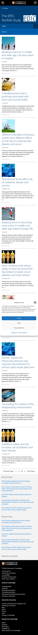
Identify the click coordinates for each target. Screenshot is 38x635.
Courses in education (8, 596)
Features (4, 624)
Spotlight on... (6, 628)
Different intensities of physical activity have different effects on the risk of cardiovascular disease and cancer (18, 139)
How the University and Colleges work (14, 603)
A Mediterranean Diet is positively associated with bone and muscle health (15, 96)
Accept (19, 318)
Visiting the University (8, 605)
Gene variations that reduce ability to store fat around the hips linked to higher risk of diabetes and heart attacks (17, 270)
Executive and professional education (13, 594)
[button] (35, 302)
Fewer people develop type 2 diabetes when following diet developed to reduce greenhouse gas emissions (18, 502)
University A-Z (6, 571)
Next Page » (31, 471)
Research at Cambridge (9, 619)
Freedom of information (9, 577)
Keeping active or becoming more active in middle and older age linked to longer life (17, 225)
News (8, 73)
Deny (19, 323)
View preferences (19, 328)
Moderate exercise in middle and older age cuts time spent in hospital (18, 55)
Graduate (5, 588)
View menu (2, 2)
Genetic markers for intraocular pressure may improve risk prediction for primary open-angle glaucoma (18, 362)
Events (4, 611)
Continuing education (8, 592)
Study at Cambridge (8, 583)
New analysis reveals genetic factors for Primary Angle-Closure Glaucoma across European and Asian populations (17, 488)
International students (8, 590)
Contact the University (9, 573)
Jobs (3, 613)
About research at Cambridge (11, 630)
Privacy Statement (22, 332)
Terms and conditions (8, 579)
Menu (4, 26)
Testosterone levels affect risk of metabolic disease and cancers (17, 182)
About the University (9, 600)
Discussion (5, 626)
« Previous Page (8, 471)
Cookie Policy (14, 332)
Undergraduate (6, 586)
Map (3, 607)
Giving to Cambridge (8, 615)
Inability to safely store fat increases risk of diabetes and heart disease (17, 447)
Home (6, 8)
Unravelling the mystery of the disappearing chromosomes (18, 405)
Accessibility (6, 575)
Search (35, 2)
